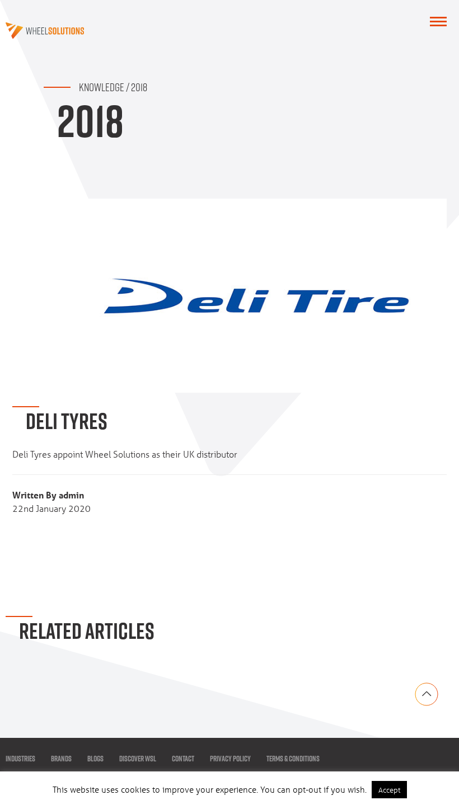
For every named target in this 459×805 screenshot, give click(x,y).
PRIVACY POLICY (230, 759)
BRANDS (61, 759)
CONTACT (183, 759)
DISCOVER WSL (137, 759)
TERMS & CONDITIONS (293, 759)
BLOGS (95, 759)
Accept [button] (389, 789)
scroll (426, 694)
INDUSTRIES (20, 759)
